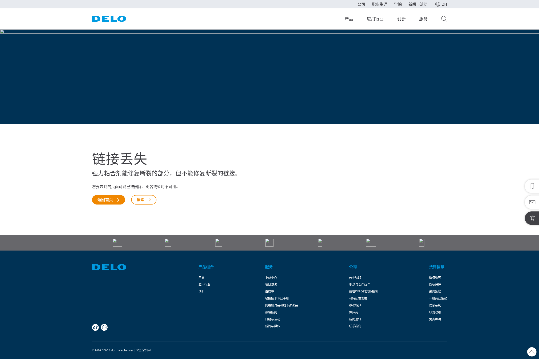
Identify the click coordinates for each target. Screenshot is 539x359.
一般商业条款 (438, 298)
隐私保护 (435, 284)
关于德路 (355, 277)
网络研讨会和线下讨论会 (281, 305)
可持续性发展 (358, 298)
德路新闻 (271, 312)
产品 (349, 19)
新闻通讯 (355, 319)
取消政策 (435, 312)
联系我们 (355, 326)
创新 (401, 19)
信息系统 (435, 305)
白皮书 (269, 291)
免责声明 (435, 319)
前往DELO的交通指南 (363, 291)
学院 (398, 4)
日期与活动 (272, 319)
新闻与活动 (418, 4)
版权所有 (435, 277)
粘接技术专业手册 (277, 298)
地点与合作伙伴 (359, 284)
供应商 (353, 312)
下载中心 (271, 277)
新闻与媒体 (272, 326)
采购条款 (435, 291)
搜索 (140, 199)
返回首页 (105, 199)
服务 (423, 19)
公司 (361, 4)
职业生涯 (379, 4)
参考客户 (355, 305)
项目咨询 (271, 284)
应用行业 (375, 19)
